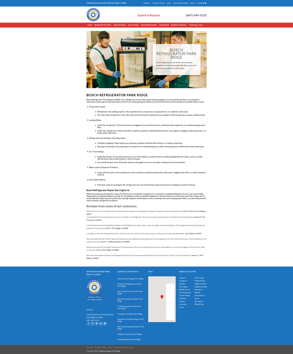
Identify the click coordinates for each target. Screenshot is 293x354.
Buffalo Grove (184, 289)
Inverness (183, 304)
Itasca (181, 307)
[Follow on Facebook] (196, 3)
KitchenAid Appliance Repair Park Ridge (130, 327)
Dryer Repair (133, 25)
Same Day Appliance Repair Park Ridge (130, 300)
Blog (192, 3)
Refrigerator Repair (102, 25)
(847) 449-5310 (196, 15)
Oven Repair (164, 25)
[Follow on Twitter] (201, 3)
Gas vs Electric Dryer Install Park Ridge (130, 292)
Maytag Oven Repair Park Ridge (129, 314)
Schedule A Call (196, 25)
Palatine (198, 281)
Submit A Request (149, 15)
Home (90, 25)
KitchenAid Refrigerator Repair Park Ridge (129, 285)
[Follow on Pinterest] (105, 324)
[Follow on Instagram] (199, 3)
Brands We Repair (178, 25)
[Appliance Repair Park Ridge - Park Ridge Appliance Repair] (110, 14)
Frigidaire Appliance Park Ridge (129, 334)
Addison (182, 278)
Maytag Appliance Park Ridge (128, 339)
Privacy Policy (159, 3)
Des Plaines (183, 292)
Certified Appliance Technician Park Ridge (129, 307)
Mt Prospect (199, 278)
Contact (147, 3)
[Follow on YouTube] (205, 3)
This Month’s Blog (180, 3)
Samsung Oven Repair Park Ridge (130, 279)
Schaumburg (199, 295)
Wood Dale (199, 304)
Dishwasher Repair (149, 25)
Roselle (197, 292)
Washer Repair (120, 25)
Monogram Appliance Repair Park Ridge (130, 320)
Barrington (183, 287)
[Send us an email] (203, 3)
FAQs (169, 3)
